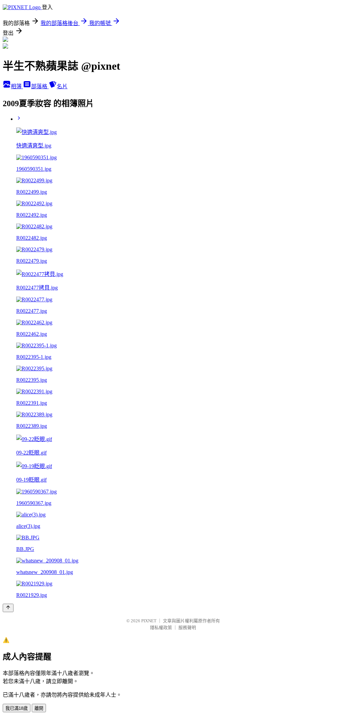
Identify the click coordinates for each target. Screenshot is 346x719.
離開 (38, 708)
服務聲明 (187, 627)
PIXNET (148, 620)
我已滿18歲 (16, 708)
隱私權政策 (161, 627)
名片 (62, 86)
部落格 (40, 86)
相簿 (17, 86)
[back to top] (8, 608)
